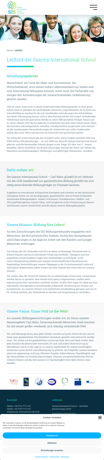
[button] (100, 417)
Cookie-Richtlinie (41, 457)
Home (10, 50)
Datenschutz (54, 457)
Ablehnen (52, 443)
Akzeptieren (52, 435)
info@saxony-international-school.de (23, 411)
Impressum (65, 457)
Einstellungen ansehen (52, 450)
